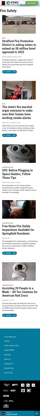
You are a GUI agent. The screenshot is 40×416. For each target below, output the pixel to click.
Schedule (7, 354)
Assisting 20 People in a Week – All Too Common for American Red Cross (20, 291)
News (3, 38)
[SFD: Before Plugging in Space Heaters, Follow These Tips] (19, 153)
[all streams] (37, 413)
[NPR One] (28, 390)
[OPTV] (15, 385)
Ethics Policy (8, 373)
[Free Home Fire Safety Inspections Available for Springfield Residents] (19, 209)
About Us (7, 359)
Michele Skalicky (7, 57)
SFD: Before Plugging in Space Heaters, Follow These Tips (17, 174)
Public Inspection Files (11, 345)
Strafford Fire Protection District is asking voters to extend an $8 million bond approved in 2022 (19, 46)
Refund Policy (9, 368)
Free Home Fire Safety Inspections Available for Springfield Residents (18, 229)
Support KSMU (9, 350)
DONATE (32, 3)
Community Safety (7, 167)
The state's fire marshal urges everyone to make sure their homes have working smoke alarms (17, 112)
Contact (7, 341)
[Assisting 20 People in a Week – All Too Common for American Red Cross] (19, 271)
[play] (3, 413)
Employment (8, 364)
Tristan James (6, 123)
